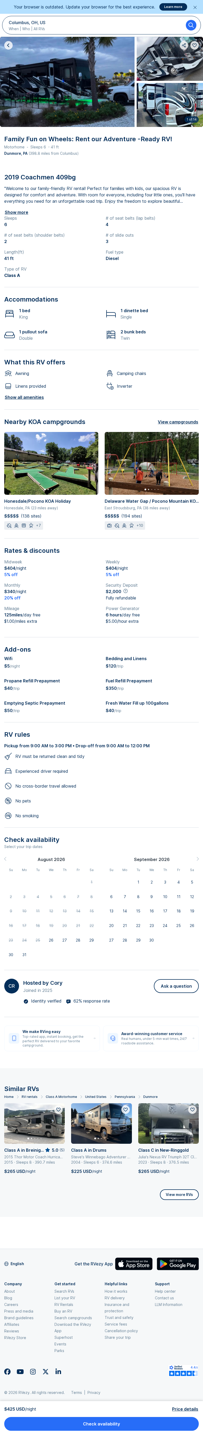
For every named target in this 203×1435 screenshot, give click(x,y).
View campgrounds (178, 422)
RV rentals (30, 1097)
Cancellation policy (121, 1330)
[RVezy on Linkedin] (58, 1371)
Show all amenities (24, 397)
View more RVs (179, 1194)
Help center (165, 1291)
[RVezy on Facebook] (7, 1371)
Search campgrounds (73, 1317)
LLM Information (168, 1304)
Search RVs (64, 1291)
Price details (185, 1409)
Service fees (116, 1324)
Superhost (63, 1337)
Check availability (101, 1424)
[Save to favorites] (58, 1109)
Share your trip (118, 1337)
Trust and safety (119, 1317)
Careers (11, 1304)
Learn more (173, 7)
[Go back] (8, 45)
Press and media (18, 1311)
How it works (116, 1291)
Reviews (11, 1331)
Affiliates (11, 1324)
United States (96, 1097)
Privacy (93, 1392)
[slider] (54, 1150)
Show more (16, 212)
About (9, 1291)
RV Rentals (63, 1304)
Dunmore (150, 1097)
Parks (59, 1350)
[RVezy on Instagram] (33, 1371)
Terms (76, 1392)
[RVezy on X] (45, 1371)
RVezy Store (15, 1337)
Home (8, 1097)
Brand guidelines (19, 1317)
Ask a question (176, 986)
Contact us (164, 1298)
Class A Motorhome (61, 1097)
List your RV (64, 1298)
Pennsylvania (125, 1097)
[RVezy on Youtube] (20, 1371)
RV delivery (115, 1298)
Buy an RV (63, 1311)
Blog (8, 1298)
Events (60, 1344)
